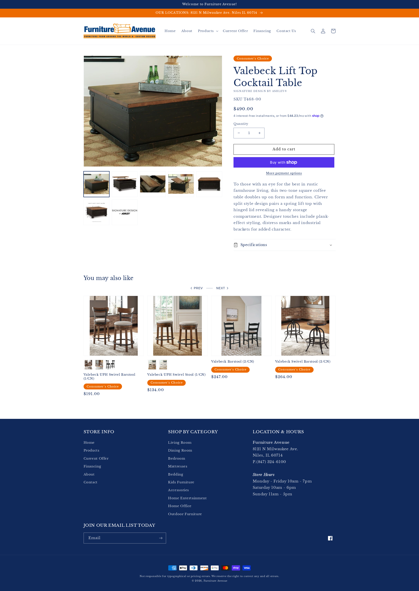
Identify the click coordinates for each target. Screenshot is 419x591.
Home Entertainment (187, 498)
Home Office (180, 506)
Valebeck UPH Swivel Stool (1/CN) (176, 375)
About (89, 474)
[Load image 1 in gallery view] (97, 184)
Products (92, 450)
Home (89, 443)
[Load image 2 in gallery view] (125, 184)
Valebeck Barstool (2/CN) (232, 361)
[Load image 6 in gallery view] (97, 212)
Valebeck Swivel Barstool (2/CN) (303, 361)
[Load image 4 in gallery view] (181, 184)
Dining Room (180, 450)
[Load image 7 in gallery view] (125, 212)
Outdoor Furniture (185, 514)
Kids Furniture (181, 482)
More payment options (284, 173)
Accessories (178, 490)
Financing (92, 466)
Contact (91, 482)
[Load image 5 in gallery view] (209, 184)
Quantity (241, 124)
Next (220, 288)
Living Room (180, 443)
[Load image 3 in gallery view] (153, 184)
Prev (198, 288)
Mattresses (177, 466)
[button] (207, 31)
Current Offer (96, 458)
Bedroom (176, 458)
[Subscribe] (161, 538)
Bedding (175, 474)
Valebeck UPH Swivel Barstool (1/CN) (110, 376)
